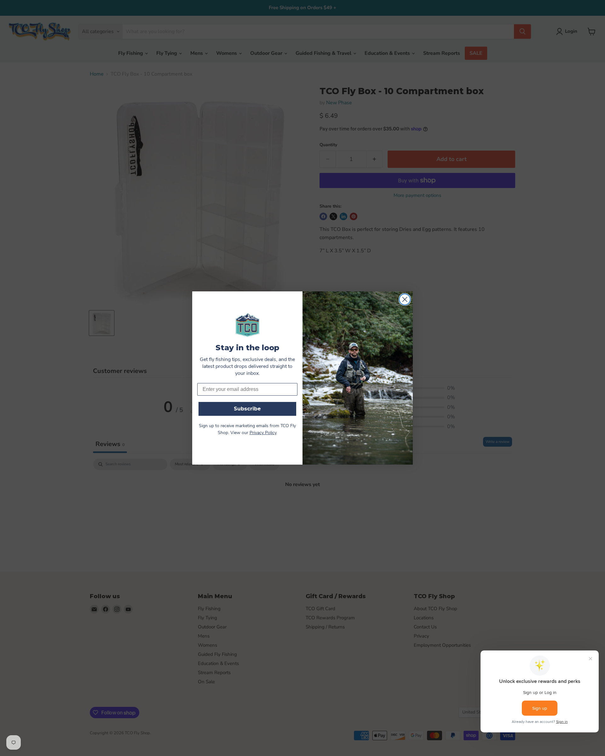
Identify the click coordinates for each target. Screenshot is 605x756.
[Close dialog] (404, 299)
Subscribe (247, 409)
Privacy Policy (263, 433)
